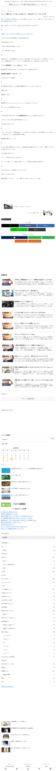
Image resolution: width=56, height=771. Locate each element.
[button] (37, 229)
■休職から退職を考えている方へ (9, 514)
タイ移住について (9, 19)
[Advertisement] (28, 259)
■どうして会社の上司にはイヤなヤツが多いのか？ (14, 526)
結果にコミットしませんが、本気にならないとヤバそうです (17, 33)
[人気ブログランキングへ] (22, 503)
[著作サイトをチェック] (14, 237)
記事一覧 (28, 766)
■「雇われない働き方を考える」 (9, 512)
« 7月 (2, 464)
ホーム (9, 764)
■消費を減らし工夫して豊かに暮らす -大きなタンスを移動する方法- (19, 520)
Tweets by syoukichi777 (7, 686)
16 (3, 457)
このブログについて (28, 764)
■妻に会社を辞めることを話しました (11, 522)
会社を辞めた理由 (10, 766)
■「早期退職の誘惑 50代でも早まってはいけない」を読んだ (17, 518)
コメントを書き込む (28, 398)
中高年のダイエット (7, 219)
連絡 (46, 766)
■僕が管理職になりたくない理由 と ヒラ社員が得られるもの (17, 516)
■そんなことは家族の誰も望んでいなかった (12, 528)
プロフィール (46, 764)
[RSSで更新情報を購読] (28, 241)
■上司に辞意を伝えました (8, 524)
